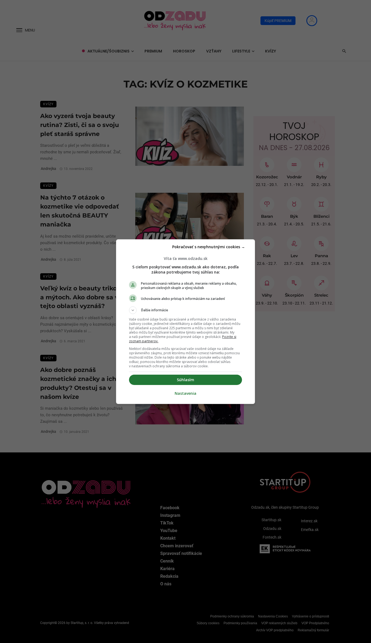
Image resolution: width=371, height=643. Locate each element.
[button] (185, 310)
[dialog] (185, 321)
